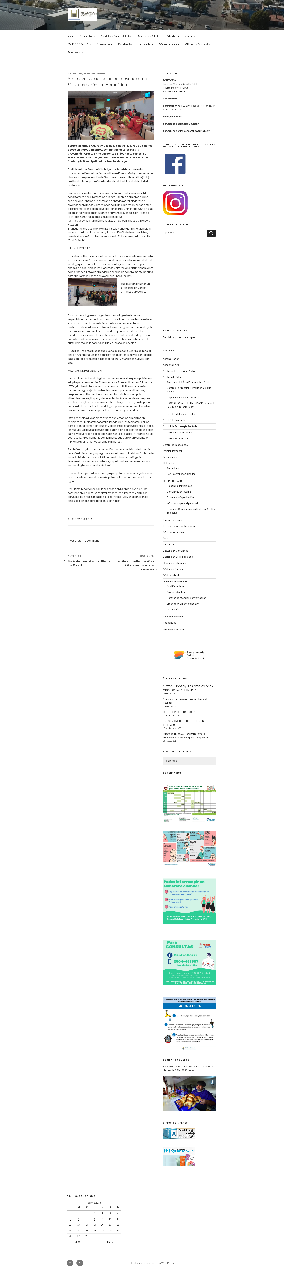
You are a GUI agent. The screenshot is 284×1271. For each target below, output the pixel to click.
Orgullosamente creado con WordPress (152, 1263)
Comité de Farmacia (174, 420)
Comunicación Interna (179, 491)
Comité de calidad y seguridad (179, 414)
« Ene (77, 1241)
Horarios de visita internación (179, 526)
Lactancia (144, 44)
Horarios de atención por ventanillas (186, 597)
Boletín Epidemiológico (179, 485)
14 (87, 1224)
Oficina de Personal (196, 44)
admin (100, 74)
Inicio (70, 36)
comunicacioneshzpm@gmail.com (191, 130)
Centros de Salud (148, 36)
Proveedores (104, 44)
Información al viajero (174, 532)
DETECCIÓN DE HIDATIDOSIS (179, 712)
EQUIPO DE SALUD (77, 44)
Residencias (125, 44)
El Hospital (86, 36)
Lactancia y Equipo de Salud (178, 556)
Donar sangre (75, 52)
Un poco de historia (173, 629)
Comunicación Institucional (177, 432)
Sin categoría (82, 519)
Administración (171, 358)
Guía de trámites (176, 592)
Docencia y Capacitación (180, 497)
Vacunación (173, 609)
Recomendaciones (173, 616)
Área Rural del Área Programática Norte (188, 382)
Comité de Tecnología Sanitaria (180, 426)
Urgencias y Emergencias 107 (183, 603)
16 (102, 1224)
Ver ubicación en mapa (175, 91)
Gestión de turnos (177, 586)
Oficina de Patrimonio (175, 563)
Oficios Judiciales (169, 44)
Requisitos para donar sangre (179, 337)
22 (94, 1230)
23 (102, 1230)
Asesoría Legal (171, 364)
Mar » (110, 1241)
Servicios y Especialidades (116, 36)
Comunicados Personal (175, 438)
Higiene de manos (173, 520)
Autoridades (173, 468)
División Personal (172, 450)
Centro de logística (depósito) (179, 371)
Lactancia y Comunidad (175, 550)
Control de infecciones (175, 444)
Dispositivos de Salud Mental (183, 397)
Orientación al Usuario (179, 36)
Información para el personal (182, 503)
